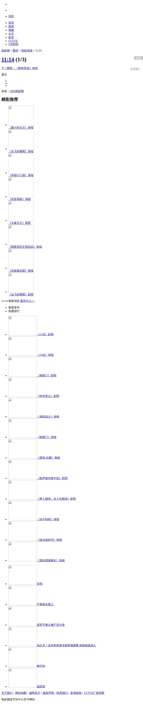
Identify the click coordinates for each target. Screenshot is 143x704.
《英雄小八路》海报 (20, 175)
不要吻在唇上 (45, 604)
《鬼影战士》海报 (48, 416)
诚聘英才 (34, 692)
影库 (11, 37)
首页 (11, 22)
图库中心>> (27, 301)
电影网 (5, 50)
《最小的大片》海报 (20, 127)
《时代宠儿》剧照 (48, 396)
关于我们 (7, 692)
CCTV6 (12, 40)
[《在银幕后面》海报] (21, 268)
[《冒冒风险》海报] (21, 196)
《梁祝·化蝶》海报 (48, 457)
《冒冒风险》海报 (19, 199)
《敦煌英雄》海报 (19, 68)
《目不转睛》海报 (48, 519)
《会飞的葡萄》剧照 (20, 294)
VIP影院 (13, 44)
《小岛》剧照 (45, 334)
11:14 (7, 59)
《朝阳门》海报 (46, 437)
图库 (15, 50)
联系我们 (62, 692)
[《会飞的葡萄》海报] (21, 148)
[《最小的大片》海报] (21, 124)
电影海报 (26, 50)
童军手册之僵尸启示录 (51, 624)
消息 (11, 16)
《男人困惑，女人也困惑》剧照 (56, 498)
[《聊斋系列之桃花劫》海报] (21, 244)
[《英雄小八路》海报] (21, 172)
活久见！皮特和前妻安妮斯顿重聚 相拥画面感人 (66, 645)
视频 (11, 30)
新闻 (11, 26)
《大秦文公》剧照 (19, 222)
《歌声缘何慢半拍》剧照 (52, 478)
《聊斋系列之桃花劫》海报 (25, 246)
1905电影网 (17, 91)
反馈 (138, 57)
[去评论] (138, 50)
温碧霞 (41, 686)
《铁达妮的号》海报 (49, 539)
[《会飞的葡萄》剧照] (21, 291)
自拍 (39, 583)
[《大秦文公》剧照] (21, 220)
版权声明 (48, 692)
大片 (11, 33)
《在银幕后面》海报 (20, 270)
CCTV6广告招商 (94, 692)
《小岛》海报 (45, 354)
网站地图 (20, 692)
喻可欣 (41, 665)
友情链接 (75, 692)
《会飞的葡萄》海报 (20, 151)
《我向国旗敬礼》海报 (51, 560)
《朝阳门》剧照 (46, 375)
